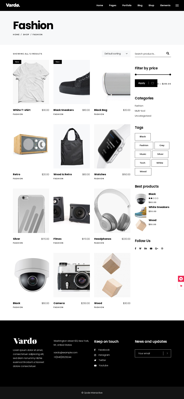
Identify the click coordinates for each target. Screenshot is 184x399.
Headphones (102, 239)
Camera (59, 303)
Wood (98, 303)
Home (16, 34)
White (159, 162)
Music (143, 154)
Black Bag (100, 110)
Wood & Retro (62, 174)
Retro (16, 174)
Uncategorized (143, 115)
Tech (142, 162)
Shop (26, 34)
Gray (161, 145)
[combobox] (116, 54)
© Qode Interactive (92, 392)
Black (16, 303)
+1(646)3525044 (62, 357)
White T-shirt (21, 110)
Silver (16, 239)
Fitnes (57, 239)
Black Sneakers (63, 110)
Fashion (18, 114)
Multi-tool (140, 110)
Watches (100, 174)
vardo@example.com (65, 352)
